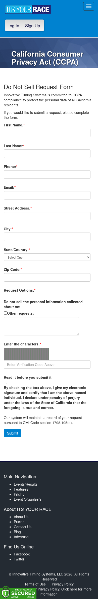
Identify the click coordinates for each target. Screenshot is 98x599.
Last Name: (23, 145)
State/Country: (25, 249)
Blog (17, 531)
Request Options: (19, 290)
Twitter (19, 558)
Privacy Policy (63, 583)
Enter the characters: (31, 343)
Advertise (21, 536)
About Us (21, 516)
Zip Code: (21, 269)
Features (21, 489)
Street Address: (26, 208)
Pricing (19, 494)
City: (17, 228)
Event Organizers (27, 499)
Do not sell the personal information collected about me (43, 304)
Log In (13, 26)
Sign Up (32, 26)
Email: (18, 187)
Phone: (19, 166)
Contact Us (22, 526)
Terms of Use (35, 583)
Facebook (22, 553)
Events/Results (25, 484)
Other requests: (20, 313)
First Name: (23, 124)
